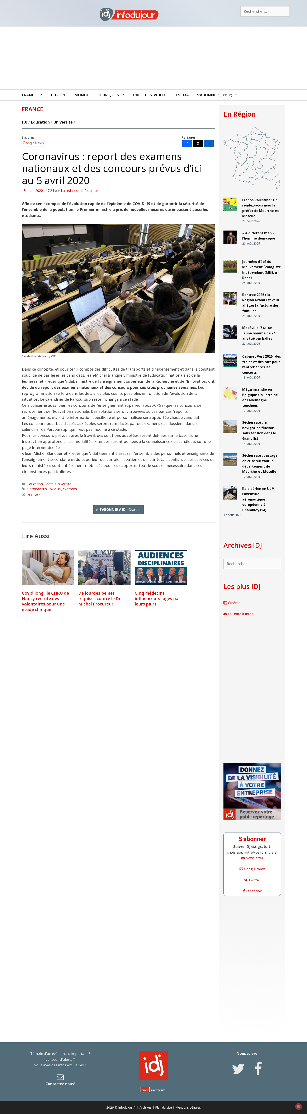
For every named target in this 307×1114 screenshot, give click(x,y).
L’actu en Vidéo (149, 94)
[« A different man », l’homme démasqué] (230, 245)
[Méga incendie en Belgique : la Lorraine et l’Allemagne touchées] (230, 402)
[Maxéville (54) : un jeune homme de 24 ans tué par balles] (230, 340)
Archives (146, 1107)
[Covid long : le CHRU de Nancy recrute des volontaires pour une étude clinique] (48, 567)
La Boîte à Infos (240, 613)
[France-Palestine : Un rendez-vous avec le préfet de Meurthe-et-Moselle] (230, 212)
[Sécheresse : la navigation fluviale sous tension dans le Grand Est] (230, 435)
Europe (58, 94)
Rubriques (108, 94)
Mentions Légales (188, 1107)
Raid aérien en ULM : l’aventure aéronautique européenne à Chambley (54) (259, 499)
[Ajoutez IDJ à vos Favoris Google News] (33, 143)
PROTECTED (158, 1090)
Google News (254, 869)
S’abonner (214, 94)
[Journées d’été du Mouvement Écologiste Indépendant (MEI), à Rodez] (230, 274)
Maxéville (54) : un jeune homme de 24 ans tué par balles (258, 333)
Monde (81, 94)
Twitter (253, 880)
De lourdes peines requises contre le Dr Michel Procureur (99, 598)
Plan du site (163, 1107)
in (209, 143)
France (29, 94)
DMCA (145, 1090)
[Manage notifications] (298, 1106)
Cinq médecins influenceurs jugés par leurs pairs (157, 598)
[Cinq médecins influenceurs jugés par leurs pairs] (161, 567)
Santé (48, 484)
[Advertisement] (153, 58)
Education (40, 122)
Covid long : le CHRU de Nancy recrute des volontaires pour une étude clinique (45, 601)
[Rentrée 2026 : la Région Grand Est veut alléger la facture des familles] (230, 307)
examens (70, 489)
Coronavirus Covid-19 (44, 489)
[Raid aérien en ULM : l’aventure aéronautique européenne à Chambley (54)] (230, 501)
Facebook (253, 890)
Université (63, 122)
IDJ (24, 122)
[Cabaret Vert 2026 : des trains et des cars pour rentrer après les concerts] (230, 369)
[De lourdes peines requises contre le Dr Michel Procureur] (104, 567)
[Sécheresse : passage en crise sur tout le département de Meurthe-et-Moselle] (230, 468)
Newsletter (254, 857)
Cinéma (181, 94)
